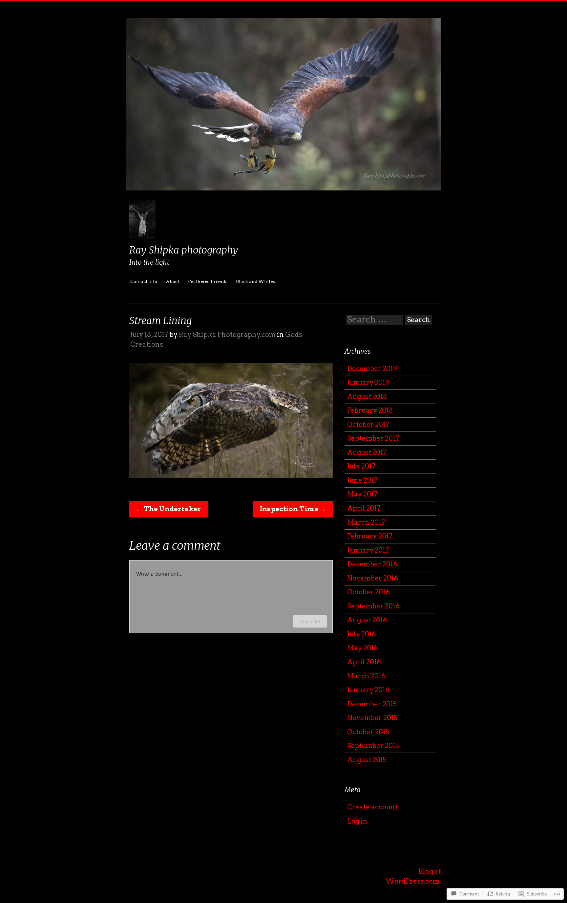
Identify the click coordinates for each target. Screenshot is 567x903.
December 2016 (372, 564)
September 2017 (373, 438)
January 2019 (368, 382)
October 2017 (368, 425)
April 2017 (364, 508)
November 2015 (372, 718)
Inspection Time (293, 509)
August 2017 (367, 452)
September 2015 (373, 746)
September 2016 (373, 606)
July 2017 (361, 466)
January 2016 (368, 690)
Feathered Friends (207, 281)
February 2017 (370, 536)
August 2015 (367, 760)
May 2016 (362, 648)
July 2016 (361, 634)
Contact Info (143, 281)
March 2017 (366, 522)
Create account (372, 807)
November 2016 (372, 578)
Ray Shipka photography (183, 250)
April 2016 (364, 662)
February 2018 (370, 410)
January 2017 (368, 550)
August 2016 (367, 620)
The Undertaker (168, 509)
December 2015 (372, 704)
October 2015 (368, 732)
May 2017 (362, 494)
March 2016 (366, 676)
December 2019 (372, 369)
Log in (357, 821)
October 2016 (368, 592)
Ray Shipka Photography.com (227, 335)
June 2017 (362, 480)
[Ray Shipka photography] (283, 195)
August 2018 (367, 397)
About (172, 281)
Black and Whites (255, 281)
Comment (310, 621)
